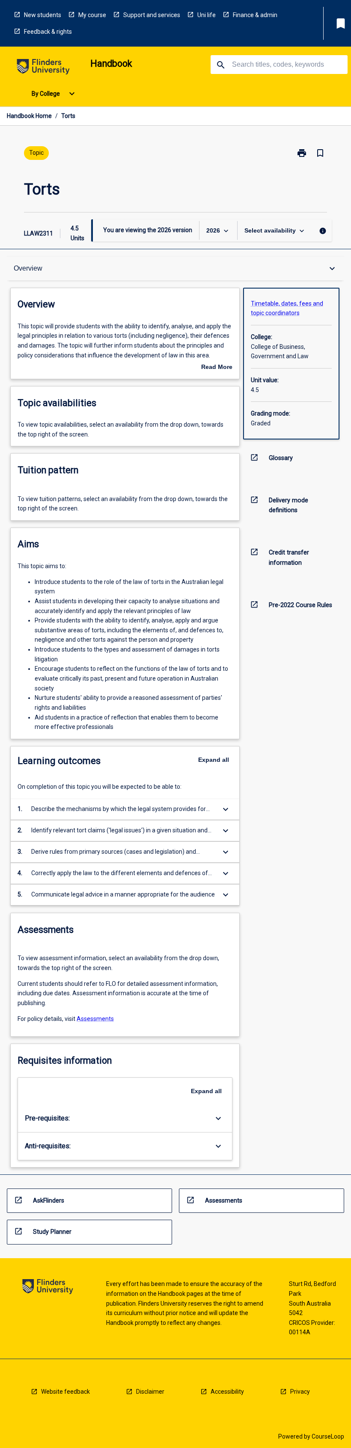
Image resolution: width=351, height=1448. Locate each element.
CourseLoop (328, 1436)
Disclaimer (150, 1391)
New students (42, 15)
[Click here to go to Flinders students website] (43, 68)
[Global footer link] (47, 1288)
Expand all (213, 759)
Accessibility (227, 1391)
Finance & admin (255, 15)
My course (92, 15)
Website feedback (65, 1391)
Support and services (151, 15)
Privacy (300, 1391)
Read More (216, 367)
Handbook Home (29, 115)
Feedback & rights (48, 31)
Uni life (206, 15)
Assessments (95, 1018)
